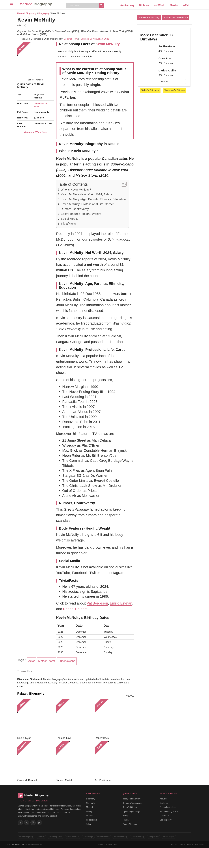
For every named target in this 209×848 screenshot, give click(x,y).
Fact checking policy (169, 811)
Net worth (90, 803)
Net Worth (159, 5)
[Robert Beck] (113, 717)
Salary (126, 815)
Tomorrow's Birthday (174, 90)
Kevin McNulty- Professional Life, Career (87, 204)
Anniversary (127, 5)
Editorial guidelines (168, 807)
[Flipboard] (39, 822)
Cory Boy (165, 58)
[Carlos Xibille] (148, 73)
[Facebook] (20, 822)
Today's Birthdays (150, 90)
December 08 (40, 103)
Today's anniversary (131, 799)
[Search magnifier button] (101, 5)
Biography (43, 13)
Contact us (164, 815)
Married (35, 4)
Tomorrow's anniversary (133, 803)
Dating (89, 811)
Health (126, 820)
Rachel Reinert (75, 609)
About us (164, 799)
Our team (164, 803)
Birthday (144, 5)
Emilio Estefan (121, 603)
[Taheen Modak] (74, 759)
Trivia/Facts (68, 223)
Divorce (89, 815)
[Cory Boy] (148, 61)
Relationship (91, 820)
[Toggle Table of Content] (122, 184)
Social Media (69, 218)
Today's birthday (130, 807)
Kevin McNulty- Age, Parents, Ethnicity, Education (93, 199)
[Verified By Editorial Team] (59, 19)
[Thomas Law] (74, 717)
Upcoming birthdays (131, 811)
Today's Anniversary (149, 17)
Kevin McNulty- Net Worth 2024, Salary (86, 194)
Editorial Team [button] (71, 39)
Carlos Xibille (167, 70)
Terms (182, 844)
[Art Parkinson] (113, 759)
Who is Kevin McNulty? (76, 189)
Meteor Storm (46, 661)
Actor (31, 661)
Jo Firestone (167, 46)
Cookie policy (166, 820)
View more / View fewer (35, 132)
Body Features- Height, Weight (81, 213)
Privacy (174, 844)
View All (164, 81)
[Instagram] (33, 822)
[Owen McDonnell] (35, 759)
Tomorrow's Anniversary (176, 17)
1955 (36, 106)
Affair (186, 5)
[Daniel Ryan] (35, 717)
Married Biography (27, 13)
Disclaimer (199, 844)
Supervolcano (66, 661)
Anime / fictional (130, 824)
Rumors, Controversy (75, 209)
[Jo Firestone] (148, 49)
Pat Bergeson (97, 603)
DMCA (190, 844)
